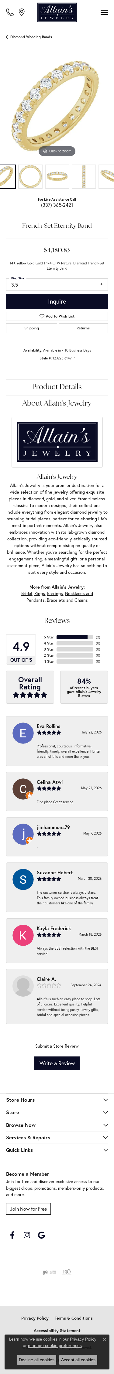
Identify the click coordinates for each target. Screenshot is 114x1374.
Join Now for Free (28, 1209)
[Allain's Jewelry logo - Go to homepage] (57, 12)
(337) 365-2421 (57, 205)
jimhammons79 (53, 827)
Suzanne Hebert (55, 872)
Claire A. (46, 979)
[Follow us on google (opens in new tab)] (41, 1235)
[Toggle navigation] (104, 12)
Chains (81, 600)
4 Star (49, 643)
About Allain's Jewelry (57, 403)
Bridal (26, 593)
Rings (39, 593)
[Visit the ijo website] (49, 1272)
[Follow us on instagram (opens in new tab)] (27, 1235)
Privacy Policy (35, 1318)
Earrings (55, 593)
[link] (10, 12)
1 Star (49, 661)
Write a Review (57, 1063)
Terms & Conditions (74, 1318)
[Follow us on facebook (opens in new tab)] (12, 1235)
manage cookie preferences (55, 1345)
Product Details (57, 387)
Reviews (57, 621)
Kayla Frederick (54, 928)
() (98, 637)
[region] (57, 107)
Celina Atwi (50, 782)
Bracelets (56, 600)
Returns (83, 328)
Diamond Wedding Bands (31, 37)
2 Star (49, 655)
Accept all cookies (78, 1359)
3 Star (49, 649)
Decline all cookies (36, 1359)
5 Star (49, 637)
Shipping (31, 328)
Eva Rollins (48, 726)
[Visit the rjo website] (66, 1272)
